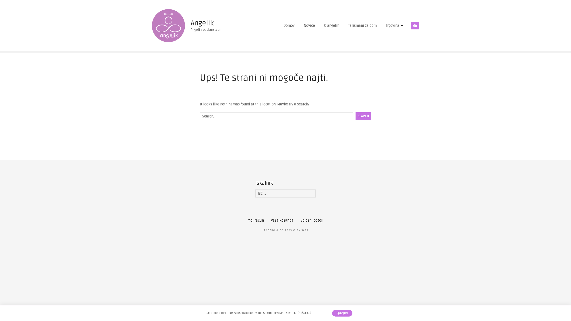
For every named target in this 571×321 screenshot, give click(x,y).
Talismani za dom (362, 25)
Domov (289, 25)
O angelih (331, 25)
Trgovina (392, 25)
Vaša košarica (282, 220)
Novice (309, 25)
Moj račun (256, 220)
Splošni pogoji (312, 220)
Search (363, 116)
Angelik (202, 23)
